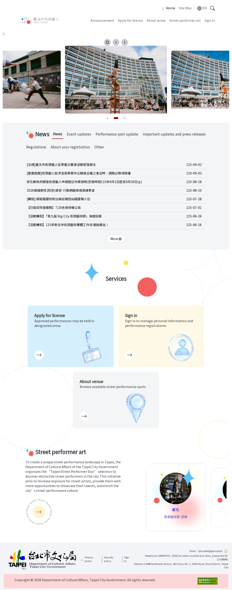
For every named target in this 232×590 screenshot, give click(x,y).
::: (163, 8)
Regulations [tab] (36, 147)
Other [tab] (99, 147)
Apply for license (130, 20)
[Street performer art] (39, 512)
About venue (156, 20)
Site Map (185, 8)
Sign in (209, 20)
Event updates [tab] (79, 134)
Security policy (108, 559)
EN (204, 8)
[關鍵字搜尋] (212, 8)
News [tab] (57, 133)
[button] (107, 42)
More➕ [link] (116, 238)
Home (170, 8)
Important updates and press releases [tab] (174, 134)
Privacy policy (89, 559)
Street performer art (185, 20)
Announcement (102, 20)
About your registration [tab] (70, 147)
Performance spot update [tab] (117, 134)
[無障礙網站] (208, 581)
